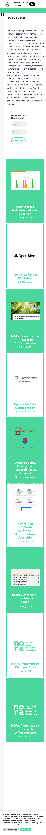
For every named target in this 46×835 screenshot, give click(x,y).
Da (38, 4)
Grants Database (27, 548)
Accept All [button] (25, 829)
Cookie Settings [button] (10, 829)
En (32, 4)
